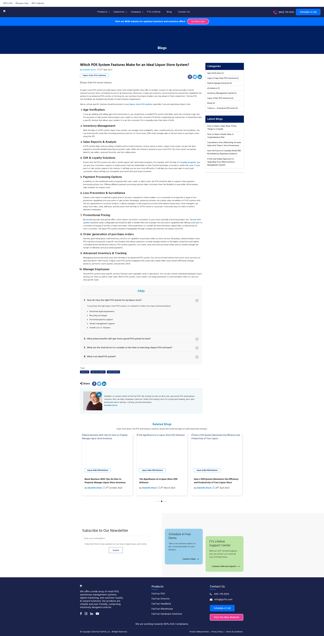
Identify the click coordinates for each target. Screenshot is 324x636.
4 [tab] (164, 501)
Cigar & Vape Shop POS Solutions (221, 78)
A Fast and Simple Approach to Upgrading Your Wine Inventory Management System (221, 162)
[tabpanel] (107, 464)
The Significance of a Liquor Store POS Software (103, 481)
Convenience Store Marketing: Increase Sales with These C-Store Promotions (224, 144)
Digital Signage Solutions (218, 83)
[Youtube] (97, 614)
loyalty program (188, 162)
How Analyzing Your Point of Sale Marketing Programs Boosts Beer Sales (216, 481)
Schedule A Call (222, 608)
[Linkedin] (91, 614)
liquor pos (84, 372)
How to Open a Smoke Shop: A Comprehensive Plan (220, 136)
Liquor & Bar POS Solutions (94, 75)
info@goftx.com (223, 599)
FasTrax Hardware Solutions (166, 614)
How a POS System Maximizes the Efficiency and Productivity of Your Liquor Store (161, 481)
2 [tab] (159, 501)
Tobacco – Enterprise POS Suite (221, 108)
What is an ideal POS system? (100, 356)
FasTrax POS (158, 594)
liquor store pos (113, 372)
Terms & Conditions (234, 631)
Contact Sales (189, 559)
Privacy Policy (217, 631)
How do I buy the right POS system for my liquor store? (113, 300)
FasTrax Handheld (161, 604)
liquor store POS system (141, 104)
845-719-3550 (221, 594)
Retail (209, 103)
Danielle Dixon (99, 395)
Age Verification (214, 73)
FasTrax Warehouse (162, 609)
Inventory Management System (220, 93)
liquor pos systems (98, 372)
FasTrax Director (160, 599)
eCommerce (212, 88)
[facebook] (81, 614)
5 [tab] (166, 501)
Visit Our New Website (226, 617)
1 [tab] (157, 501)
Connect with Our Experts (224, 566)
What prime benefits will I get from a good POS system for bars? (117, 338)
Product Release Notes (199, 631)
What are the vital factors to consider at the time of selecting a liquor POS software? (128, 347)
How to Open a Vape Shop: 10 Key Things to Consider (222, 128)
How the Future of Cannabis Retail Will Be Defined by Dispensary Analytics (224, 152)
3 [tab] (161, 501)
